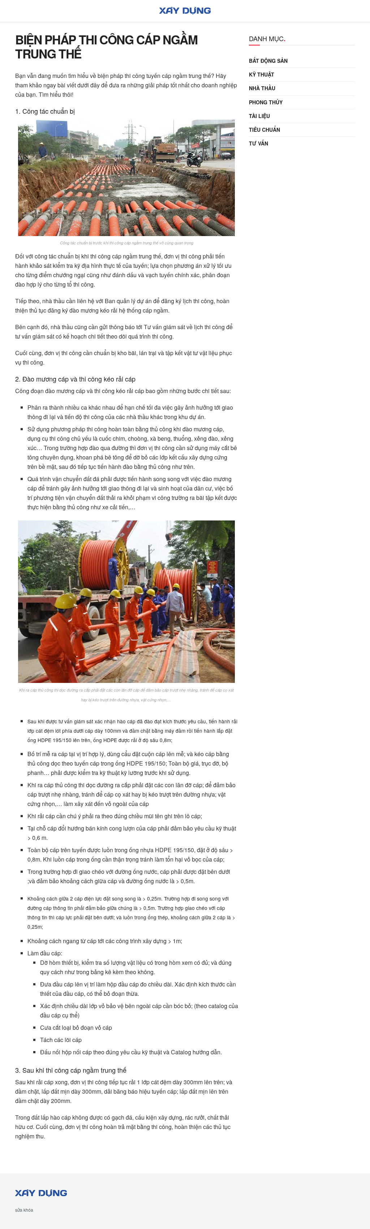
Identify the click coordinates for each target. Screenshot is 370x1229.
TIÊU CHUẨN (264, 129)
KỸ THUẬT (261, 74)
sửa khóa (24, 1210)
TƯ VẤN (258, 143)
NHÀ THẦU (262, 88)
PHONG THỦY (266, 102)
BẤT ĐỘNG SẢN (268, 60)
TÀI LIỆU (259, 115)
